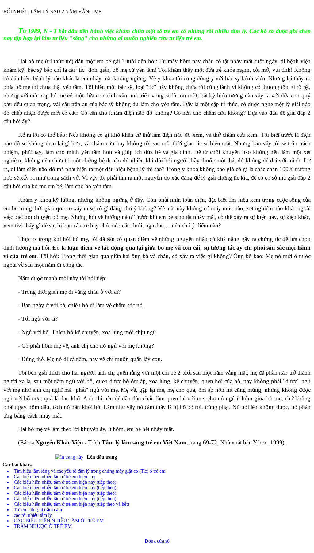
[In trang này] (69, 455)
